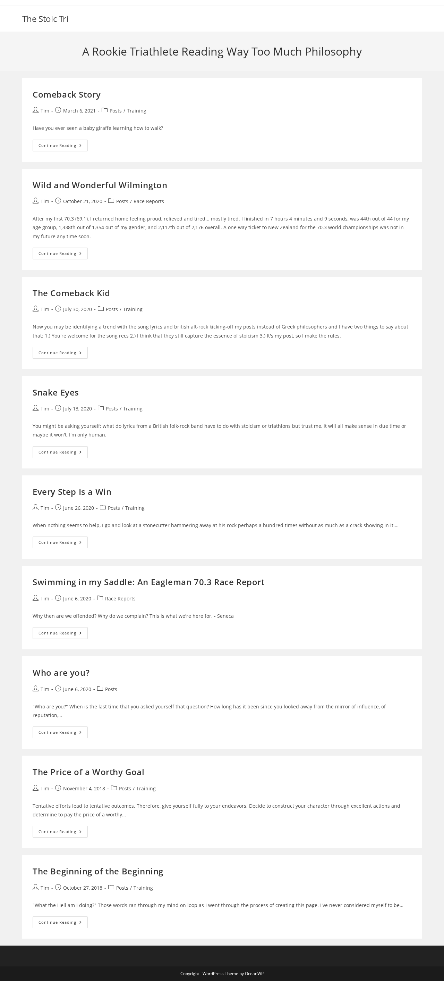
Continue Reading (63, 146)
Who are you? (61, 672)
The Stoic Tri (45, 18)
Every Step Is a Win (72, 491)
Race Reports (149, 201)
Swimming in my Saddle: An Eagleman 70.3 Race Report (149, 582)
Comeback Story (67, 94)
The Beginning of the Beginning (98, 871)
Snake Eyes (56, 392)
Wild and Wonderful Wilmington (100, 185)
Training (136, 110)
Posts (116, 110)
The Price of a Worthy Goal (89, 772)
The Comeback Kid (71, 293)
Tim (45, 110)
